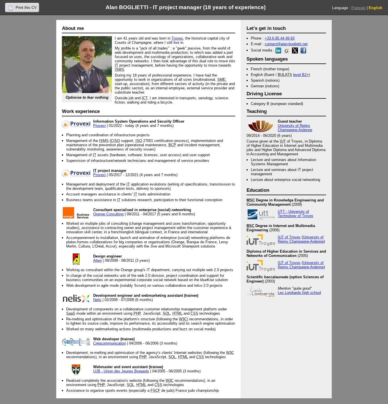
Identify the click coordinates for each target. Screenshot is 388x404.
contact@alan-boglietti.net (286, 44)
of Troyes (289, 237)
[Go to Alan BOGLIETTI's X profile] (295, 50)
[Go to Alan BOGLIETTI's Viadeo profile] (287, 50)
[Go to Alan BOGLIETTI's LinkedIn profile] (279, 50)
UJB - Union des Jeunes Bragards (121, 371)
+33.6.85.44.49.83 (280, 38)
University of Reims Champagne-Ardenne (295, 127)
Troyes (177, 38)
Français (358, 8)
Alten (97, 260)
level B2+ (301, 75)
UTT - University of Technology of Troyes (295, 213)
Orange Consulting (108, 214)
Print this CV (26, 7)
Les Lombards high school (299, 292)
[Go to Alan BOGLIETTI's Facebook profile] (304, 50)
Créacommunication (109, 343)
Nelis (97, 300)
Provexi (99, 125)
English (375, 8)
